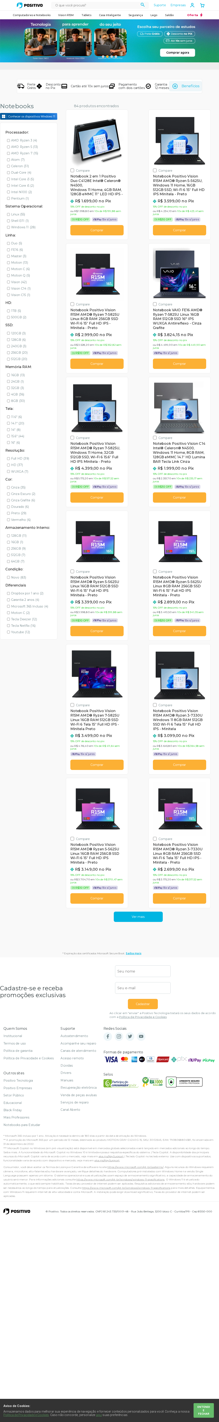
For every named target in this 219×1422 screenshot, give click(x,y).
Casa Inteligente (110, 15)
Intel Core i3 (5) (22, 179)
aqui (99, 1415)
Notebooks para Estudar (21, 1125)
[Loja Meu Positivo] (29, 5)
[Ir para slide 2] (107, 56)
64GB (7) (17, 561)
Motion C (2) (20, 613)
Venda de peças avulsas (79, 1095)
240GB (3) (18, 346)
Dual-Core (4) (21, 172)
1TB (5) (16, 311)
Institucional (12, 1036)
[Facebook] (108, 1036)
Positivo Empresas (17, 1088)
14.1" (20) (17, 423)
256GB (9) (18, 548)
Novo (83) (18, 577)
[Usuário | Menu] (192, 5)
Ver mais (138, 917)
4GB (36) (17, 394)
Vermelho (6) (21, 520)
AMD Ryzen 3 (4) (24, 140)
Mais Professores (16, 1117)
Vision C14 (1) (21, 288)
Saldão (169, 15)
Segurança (136, 15)
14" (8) (16, 430)
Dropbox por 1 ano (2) (27, 593)
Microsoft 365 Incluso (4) (29, 606)
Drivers (66, 1073)
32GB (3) (17, 388)
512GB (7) (18, 555)
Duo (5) (16, 243)
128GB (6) (18, 340)
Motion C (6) (20, 269)
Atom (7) (18, 160)
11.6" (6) (16, 417)
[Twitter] (130, 1036)
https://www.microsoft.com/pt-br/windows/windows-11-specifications (120, 1179)
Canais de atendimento (78, 1051)
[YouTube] (141, 1036)
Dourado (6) (20, 507)
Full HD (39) (20, 458)
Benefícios (190, 86)
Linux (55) (18, 214)
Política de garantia (18, 1051)
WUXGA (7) (19, 471)
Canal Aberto (70, 1110)
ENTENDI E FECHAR (203, 1410)
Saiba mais (133, 953)
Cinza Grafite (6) (23, 500)
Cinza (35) (18, 487)
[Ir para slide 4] (116, 56)
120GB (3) (18, 333)
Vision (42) (19, 282)
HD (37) (17, 465)
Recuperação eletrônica (79, 1088)
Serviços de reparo (75, 1102)
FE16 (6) (17, 250)
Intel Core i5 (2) (22, 186)
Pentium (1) (20, 198)
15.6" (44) (17, 436)
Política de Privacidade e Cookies (143, 1017)
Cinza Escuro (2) (23, 494)
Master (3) (19, 256)
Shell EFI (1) (20, 221)
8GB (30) (18, 401)
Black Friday (12, 1110)
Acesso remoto (72, 1058)
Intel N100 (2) (21, 192)
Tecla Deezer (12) (24, 619)
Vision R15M (66, 15)
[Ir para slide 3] (111, 56)
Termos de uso (14, 1043)
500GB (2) (18, 317)
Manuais (67, 1080)
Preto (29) (19, 513)
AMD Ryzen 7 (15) (24, 153)
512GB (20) (19, 359)
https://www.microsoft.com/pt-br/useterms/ (135, 1167)
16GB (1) (17, 542)
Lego (154, 15)
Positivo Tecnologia (18, 1080)
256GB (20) (19, 353)
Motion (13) (19, 263)
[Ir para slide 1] (103, 56)
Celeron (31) (20, 166)
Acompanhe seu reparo (78, 1043)
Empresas (178, 5)
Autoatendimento (74, 1036)
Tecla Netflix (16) (23, 626)
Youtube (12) (20, 632)
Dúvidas (67, 1065)
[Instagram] (119, 1036)
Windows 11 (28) (23, 227)
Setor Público (13, 1095)
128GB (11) (19, 536)
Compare (83, 170)
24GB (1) (17, 381)
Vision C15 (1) (20, 295)
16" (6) (15, 443)
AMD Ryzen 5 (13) (24, 147)
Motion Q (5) (20, 275)
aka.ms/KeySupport (111, 1156)
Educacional (12, 1103)
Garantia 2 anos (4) (25, 600)
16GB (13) (18, 375)
